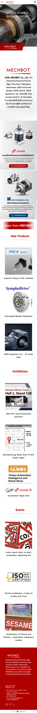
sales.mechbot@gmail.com (16, 698)
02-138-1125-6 (12, 696)
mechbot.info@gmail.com (12, 699)
